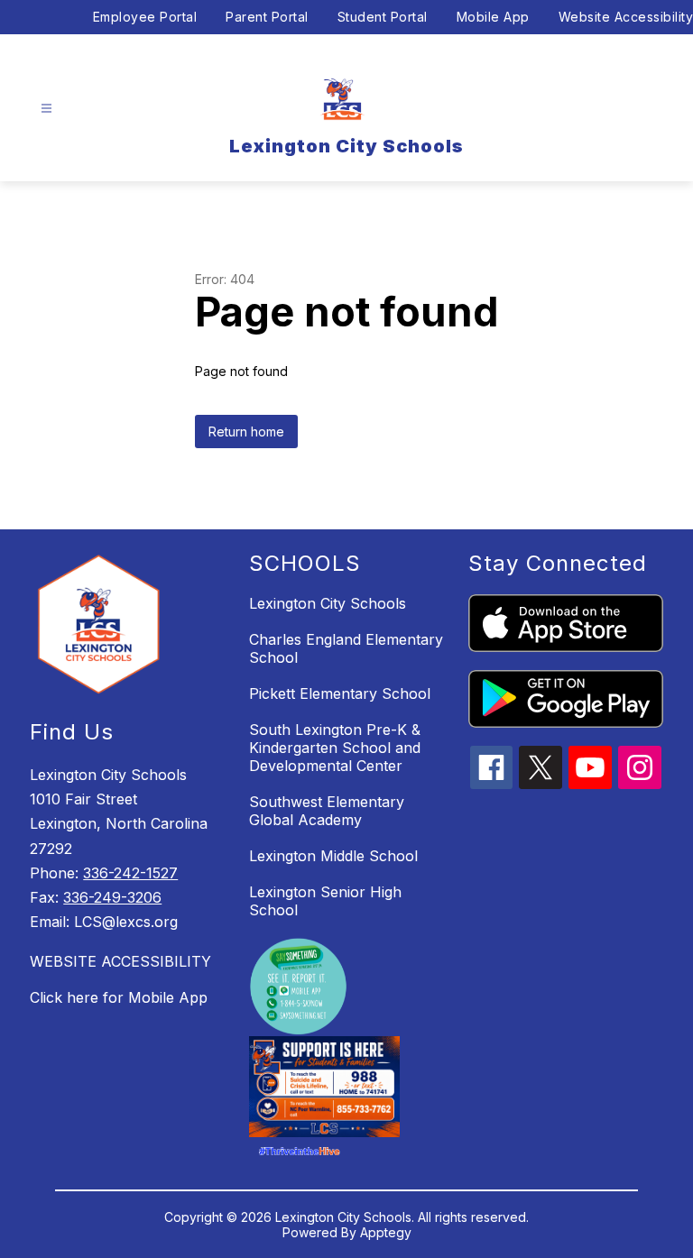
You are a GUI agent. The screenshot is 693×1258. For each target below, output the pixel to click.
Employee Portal (145, 16)
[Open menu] (46, 108)
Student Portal (382, 16)
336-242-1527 (130, 873)
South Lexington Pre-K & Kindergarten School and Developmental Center (334, 748)
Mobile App (493, 16)
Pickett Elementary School (339, 693)
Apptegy (385, 1232)
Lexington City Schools (327, 603)
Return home (246, 431)
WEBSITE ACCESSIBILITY (120, 961)
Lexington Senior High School (325, 901)
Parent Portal (267, 16)
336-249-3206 (112, 897)
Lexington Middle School (333, 856)
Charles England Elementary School (346, 648)
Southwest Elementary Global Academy (326, 811)
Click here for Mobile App (119, 997)
